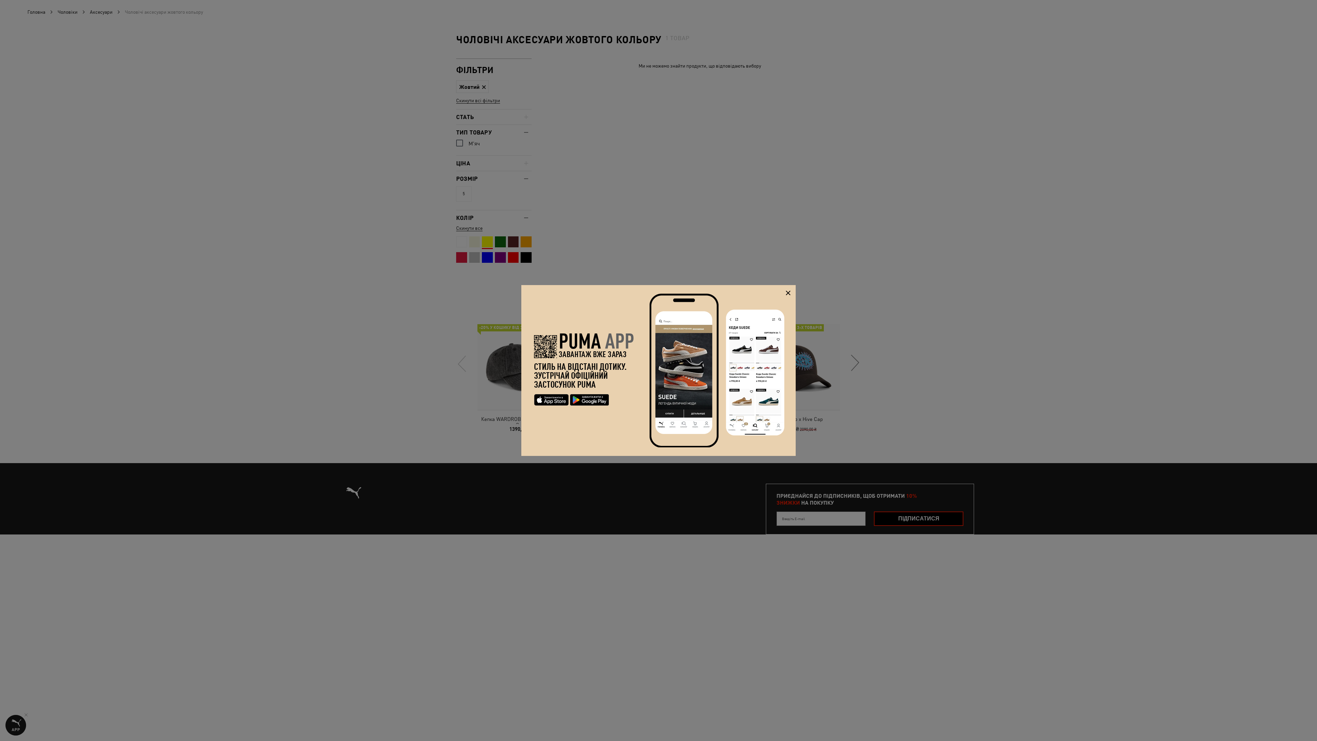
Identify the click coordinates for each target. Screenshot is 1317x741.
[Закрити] (788, 293)
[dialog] (658, 370)
